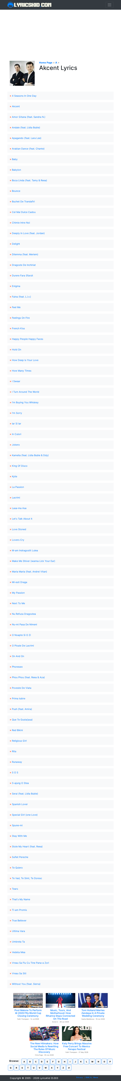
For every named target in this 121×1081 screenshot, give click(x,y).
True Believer (19, 920)
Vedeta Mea (18, 952)
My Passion (18, 592)
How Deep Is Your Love (25, 360)
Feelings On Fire (21, 317)
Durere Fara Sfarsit (22, 275)
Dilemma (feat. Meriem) (25, 254)
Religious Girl (19, 740)
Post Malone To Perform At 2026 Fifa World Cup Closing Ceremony (28, 1013)
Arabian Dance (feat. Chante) (28, 148)
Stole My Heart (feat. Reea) (27, 846)
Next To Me (18, 603)
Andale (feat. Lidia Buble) (26, 127)
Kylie (14, 476)
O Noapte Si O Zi (21, 635)
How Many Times (21, 370)
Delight (16, 243)
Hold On (16, 349)
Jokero (16, 444)
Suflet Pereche (20, 857)
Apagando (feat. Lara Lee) (26, 138)
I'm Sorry (17, 412)
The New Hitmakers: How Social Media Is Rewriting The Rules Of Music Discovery (44, 1047)
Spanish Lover (20, 804)
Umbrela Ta (18, 941)
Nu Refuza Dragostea (24, 613)
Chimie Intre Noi (21, 222)
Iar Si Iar (16, 423)
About (95, 1077)
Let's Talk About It (22, 518)
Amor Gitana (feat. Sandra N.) (28, 116)
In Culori (16, 434)
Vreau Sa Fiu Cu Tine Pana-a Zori (30, 962)
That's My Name (21, 899)
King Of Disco (19, 465)
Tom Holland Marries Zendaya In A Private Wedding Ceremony (93, 1013)
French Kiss (18, 328)
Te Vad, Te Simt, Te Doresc (27, 878)
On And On (18, 656)
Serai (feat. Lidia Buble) (25, 793)
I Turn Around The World (25, 391)
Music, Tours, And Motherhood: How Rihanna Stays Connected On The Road (60, 1014)
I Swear (16, 381)
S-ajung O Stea (20, 783)
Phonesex (17, 666)
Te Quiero (17, 867)
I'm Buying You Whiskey (25, 402)
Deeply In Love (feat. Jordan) (28, 233)
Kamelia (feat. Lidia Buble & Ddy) (30, 455)
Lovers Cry (18, 539)
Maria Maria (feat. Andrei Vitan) (29, 571)
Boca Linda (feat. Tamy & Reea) (29, 180)
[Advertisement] (60, 31)
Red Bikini (17, 730)
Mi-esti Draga (19, 582)
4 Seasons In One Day (24, 95)
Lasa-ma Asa (19, 508)
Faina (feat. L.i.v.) (21, 296)
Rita (14, 751)
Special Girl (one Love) (25, 814)
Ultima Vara (18, 931)
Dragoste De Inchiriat (24, 264)
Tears (15, 888)
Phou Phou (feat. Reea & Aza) (28, 677)
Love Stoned (19, 529)
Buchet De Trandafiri (23, 201)
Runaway (17, 761)
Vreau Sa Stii (19, 973)
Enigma (16, 286)
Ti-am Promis (19, 909)
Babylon (16, 169)
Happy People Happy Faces (27, 338)
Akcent (16, 106)
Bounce (16, 190)
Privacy (79, 1077)
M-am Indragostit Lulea (25, 550)
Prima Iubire (18, 698)
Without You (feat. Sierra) (26, 983)
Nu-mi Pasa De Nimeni (24, 624)
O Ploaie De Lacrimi (23, 645)
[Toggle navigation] (109, 5)
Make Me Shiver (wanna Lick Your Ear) (33, 561)
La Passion (18, 487)
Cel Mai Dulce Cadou (24, 212)
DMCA (88, 1077)
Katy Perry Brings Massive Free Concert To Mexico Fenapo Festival (76, 1046)
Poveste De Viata (21, 687)
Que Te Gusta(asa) (22, 719)
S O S (15, 772)
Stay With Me (19, 835)
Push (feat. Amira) (22, 709)
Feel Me (16, 307)
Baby (15, 159)
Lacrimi (16, 497)
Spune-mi (17, 825)
